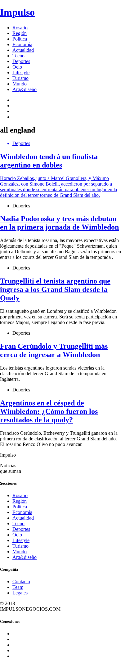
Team (17, 587)
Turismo (20, 78)
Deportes (21, 61)
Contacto (21, 581)
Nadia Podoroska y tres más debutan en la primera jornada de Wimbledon (59, 223)
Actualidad (23, 50)
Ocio (17, 67)
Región (19, 33)
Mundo (19, 83)
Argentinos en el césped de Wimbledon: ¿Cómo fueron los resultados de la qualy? (49, 411)
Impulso (17, 12)
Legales (20, 592)
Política (19, 38)
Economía (22, 44)
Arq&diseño (24, 89)
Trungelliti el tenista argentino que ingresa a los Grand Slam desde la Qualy (55, 289)
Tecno (18, 55)
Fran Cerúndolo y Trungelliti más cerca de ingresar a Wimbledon (54, 350)
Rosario (20, 27)
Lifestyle (20, 72)
